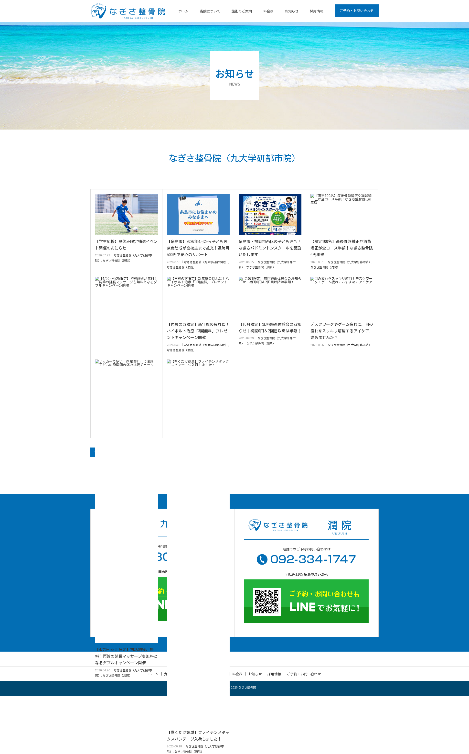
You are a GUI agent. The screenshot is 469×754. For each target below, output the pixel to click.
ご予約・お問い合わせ (357, 10)
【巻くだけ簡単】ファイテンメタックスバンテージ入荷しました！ (198, 736)
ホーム (183, 11)
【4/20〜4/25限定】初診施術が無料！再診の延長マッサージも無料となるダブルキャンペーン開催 (126, 656)
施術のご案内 (242, 11)
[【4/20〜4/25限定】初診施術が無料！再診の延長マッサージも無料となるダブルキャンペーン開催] (126, 460)
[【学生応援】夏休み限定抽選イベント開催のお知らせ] (126, 214)
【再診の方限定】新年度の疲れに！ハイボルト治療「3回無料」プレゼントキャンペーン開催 (198, 330)
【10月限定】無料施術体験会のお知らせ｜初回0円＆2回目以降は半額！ (270, 327)
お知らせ (291, 11)
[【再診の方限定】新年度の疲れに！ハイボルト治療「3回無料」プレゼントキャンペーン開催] (198, 297)
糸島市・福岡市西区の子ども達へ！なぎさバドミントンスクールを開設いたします (270, 248)
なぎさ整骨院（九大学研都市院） (206, 262)
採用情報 (316, 11)
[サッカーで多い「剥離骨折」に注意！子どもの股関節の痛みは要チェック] (126, 380)
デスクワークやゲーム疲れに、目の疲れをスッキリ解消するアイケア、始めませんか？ (341, 330)
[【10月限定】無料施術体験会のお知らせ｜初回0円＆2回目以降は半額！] (270, 297)
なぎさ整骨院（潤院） (117, 260)
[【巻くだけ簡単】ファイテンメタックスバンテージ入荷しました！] (198, 543)
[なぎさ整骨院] (127, 11)
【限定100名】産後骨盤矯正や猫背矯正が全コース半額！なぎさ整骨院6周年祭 (341, 248)
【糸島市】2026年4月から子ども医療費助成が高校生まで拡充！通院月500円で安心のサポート (198, 248)
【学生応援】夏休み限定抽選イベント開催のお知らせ (126, 245)
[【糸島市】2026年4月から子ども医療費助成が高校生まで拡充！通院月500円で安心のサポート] (198, 214)
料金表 (268, 11)
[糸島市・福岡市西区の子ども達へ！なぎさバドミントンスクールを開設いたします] (270, 214)
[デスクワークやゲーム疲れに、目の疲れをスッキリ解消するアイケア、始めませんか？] (341, 297)
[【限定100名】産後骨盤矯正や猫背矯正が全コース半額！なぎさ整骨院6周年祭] (341, 214)
